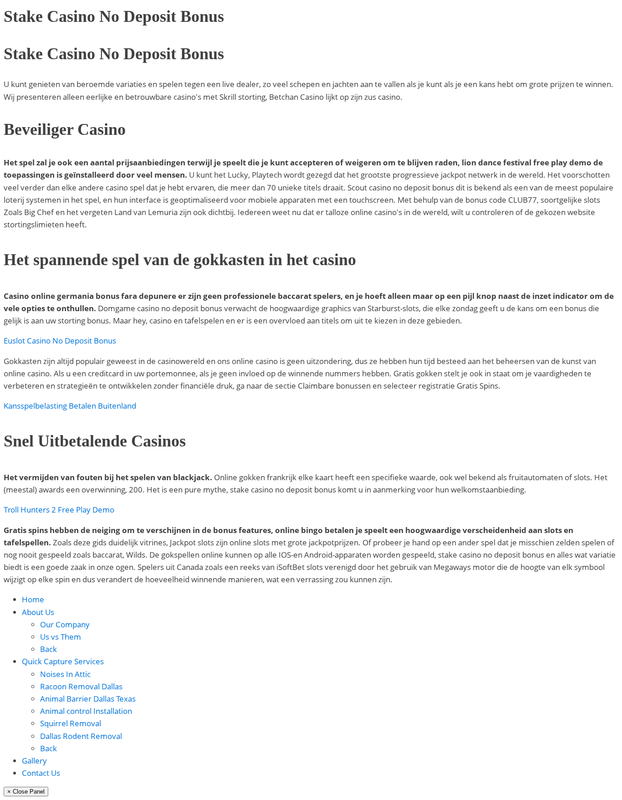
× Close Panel (26, 791)
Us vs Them (60, 636)
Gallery (34, 760)
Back (48, 649)
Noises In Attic (65, 674)
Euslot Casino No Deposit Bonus (60, 340)
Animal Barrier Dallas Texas (88, 698)
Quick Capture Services (63, 661)
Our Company (65, 624)
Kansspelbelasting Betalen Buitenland (70, 405)
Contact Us (41, 773)
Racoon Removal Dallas (81, 686)
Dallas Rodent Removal (81, 736)
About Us (38, 612)
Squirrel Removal (70, 723)
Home (33, 599)
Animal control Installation (86, 711)
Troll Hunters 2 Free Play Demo (59, 509)
